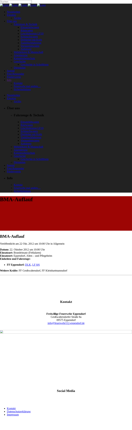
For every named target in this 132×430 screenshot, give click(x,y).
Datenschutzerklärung (19, 411)
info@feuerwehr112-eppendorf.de (66, 323)
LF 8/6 (36, 264)
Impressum (13, 414)
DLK (28, 264)
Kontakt (11, 408)
